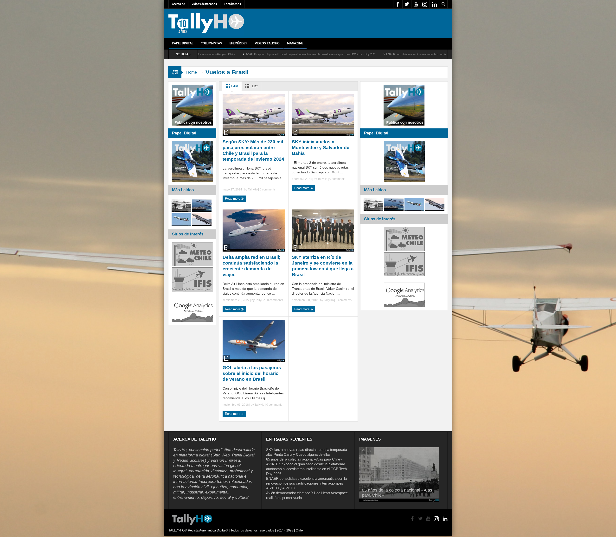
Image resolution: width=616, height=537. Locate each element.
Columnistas (211, 43)
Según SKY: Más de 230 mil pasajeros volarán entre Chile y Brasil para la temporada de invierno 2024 (253, 150)
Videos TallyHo (267, 43)
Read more (233, 198)
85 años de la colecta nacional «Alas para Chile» (304, 459)
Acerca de (178, 4)
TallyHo (253, 189)
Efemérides (238, 43)
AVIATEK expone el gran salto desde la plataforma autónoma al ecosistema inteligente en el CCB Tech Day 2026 (239, 54)
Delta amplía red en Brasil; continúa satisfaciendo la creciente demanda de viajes (251, 266)
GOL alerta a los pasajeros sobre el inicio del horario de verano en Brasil (252, 373)
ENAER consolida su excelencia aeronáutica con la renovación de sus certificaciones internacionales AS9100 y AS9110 (384, 54)
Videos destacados (204, 4)
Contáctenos (232, 4)
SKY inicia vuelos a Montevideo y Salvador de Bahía (320, 147)
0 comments (267, 189)
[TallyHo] (206, 23)
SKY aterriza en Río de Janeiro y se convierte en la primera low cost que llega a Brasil (323, 266)
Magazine (295, 43)
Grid (234, 86)
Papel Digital (182, 43)
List (254, 86)
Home (191, 72)
